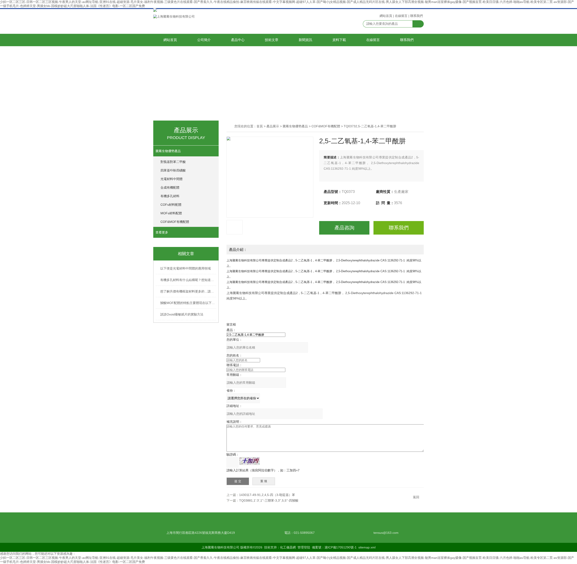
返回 (416, 497)
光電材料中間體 (171, 179)
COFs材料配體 (170, 204)
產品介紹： (238, 249)
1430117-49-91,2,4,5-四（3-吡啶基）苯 (267, 495)
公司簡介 (204, 40)
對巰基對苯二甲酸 (173, 162)
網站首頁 (386, 16)
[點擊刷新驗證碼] (249, 461)
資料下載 (339, 40)
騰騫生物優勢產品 (168, 151)
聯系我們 (416, 16)
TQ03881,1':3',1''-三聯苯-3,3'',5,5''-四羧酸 (268, 500)
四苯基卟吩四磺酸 (173, 170)
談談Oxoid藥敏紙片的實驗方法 (181, 314)
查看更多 (162, 232)
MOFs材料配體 (171, 213)
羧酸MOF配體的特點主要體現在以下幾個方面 (188, 303)
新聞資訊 (305, 40)
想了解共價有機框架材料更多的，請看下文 (188, 291)
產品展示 (272, 126)
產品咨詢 (344, 228)
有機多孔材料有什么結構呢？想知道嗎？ (188, 280)
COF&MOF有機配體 (174, 222)
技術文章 (271, 40)
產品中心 (238, 40)
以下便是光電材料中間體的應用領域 (185, 268)
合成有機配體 (169, 187)
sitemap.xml (367, 547)
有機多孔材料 (169, 196)
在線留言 (401, 16)
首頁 (259, 126)
